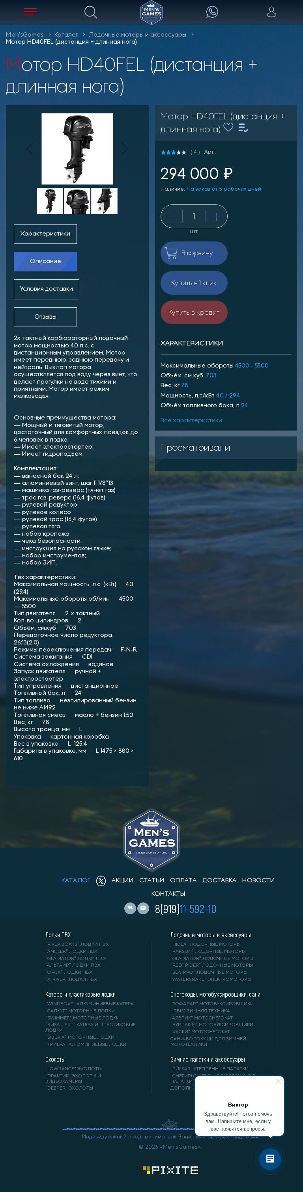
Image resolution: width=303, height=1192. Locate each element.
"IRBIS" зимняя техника (200, 1011)
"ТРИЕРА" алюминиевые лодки (85, 1045)
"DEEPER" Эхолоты (69, 1088)
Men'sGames (24, 35)
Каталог (66, 35)
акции (122, 881)
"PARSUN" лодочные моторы (208, 952)
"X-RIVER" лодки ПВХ (71, 980)
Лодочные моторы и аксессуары (137, 35)
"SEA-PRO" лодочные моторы (208, 973)
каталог (76, 881)
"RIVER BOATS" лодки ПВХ (77, 945)
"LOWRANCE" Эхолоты (73, 1069)
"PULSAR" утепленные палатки (209, 1069)
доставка (219, 881)
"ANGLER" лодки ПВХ (71, 952)
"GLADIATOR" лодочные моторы (211, 959)
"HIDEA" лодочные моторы (205, 945)
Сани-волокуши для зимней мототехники (208, 1042)
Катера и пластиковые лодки (80, 994)
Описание (45, 261)
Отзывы (45, 317)
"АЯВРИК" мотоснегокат (201, 1018)
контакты (168, 894)
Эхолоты (55, 1059)
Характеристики (45, 234)
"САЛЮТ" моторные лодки (80, 1011)
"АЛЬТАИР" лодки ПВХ (73, 965)
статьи (152, 881)
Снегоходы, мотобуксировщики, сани (215, 994)
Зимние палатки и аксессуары (207, 1059)
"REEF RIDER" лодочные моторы (211, 965)
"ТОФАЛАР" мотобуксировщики (212, 1004)
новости (258, 881)
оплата (183, 881)
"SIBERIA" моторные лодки (79, 1038)
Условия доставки (46, 289)
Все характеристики (191, 420)
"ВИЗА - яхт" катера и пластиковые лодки (90, 1027)
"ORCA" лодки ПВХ (68, 973)
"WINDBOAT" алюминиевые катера (89, 1004)
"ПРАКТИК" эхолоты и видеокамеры (73, 1079)
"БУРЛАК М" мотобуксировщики (211, 1025)
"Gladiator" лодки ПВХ (75, 959)
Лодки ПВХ (58, 934)
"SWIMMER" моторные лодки (82, 1018)
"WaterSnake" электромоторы (210, 980)
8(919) (186, 908)
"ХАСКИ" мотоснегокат (200, 1032)
